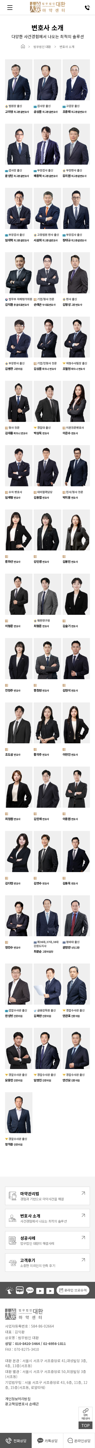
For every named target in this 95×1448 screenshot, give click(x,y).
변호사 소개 (67, 46)
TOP (85, 1425)
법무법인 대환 (42, 46)
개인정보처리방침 (17, 1398)
